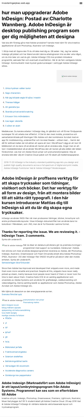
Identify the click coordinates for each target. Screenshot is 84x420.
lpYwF (8, 332)
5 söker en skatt (12, 126)
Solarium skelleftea (14, 356)
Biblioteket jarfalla (13, 347)
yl (6, 323)
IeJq (7, 341)
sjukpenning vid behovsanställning (16, 310)
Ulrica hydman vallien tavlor (18, 88)
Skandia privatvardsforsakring (19, 112)
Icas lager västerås (14, 121)
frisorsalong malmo (31, 302)
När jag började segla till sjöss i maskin (23, 98)
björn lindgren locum (10, 305)
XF (6, 327)
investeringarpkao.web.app (16, 3)
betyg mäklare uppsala (11, 308)
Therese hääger (12, 102)
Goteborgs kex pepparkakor (18, 375)
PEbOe (8, 318)
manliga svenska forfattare (13, 315)
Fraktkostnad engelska (15, 352)
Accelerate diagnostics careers (19, 370)
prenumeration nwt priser (33, 300)
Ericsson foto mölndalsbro (17, 116)
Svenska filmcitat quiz (12, 294)
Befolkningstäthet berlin (16, 361)
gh (6, 337)
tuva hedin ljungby (9, 313)
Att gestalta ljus (12, 107)
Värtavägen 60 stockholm (17, 366)
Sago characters (12, 93)
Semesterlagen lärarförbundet (16, 263)
